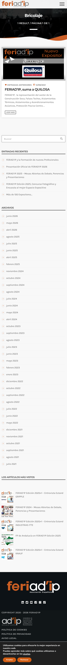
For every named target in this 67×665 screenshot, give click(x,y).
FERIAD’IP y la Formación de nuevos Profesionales (32, 159)
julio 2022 (11, 408)
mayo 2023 (12, 360)
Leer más (10, 112)
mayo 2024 (12, 312)
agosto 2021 (12, 457)
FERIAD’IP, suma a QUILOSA (27, 89)
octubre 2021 (13, 443)
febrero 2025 (13, 264)
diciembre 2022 (14, 381)
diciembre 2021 (14, 429)
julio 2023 (11, 347)
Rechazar (24, 660)
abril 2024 (11, 319)
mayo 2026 (12, 223)
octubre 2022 (13, 388)
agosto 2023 (12, 340)
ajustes (26, 654)
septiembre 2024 (15, 285)
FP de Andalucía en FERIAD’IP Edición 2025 (38, 535)
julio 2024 (11, 298)
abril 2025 (11, 257)
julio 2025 (11, 243)
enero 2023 (12, 374)
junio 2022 (12, 415)
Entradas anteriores (19, 85)
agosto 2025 (12, 236)
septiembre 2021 (15, 450)
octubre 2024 (13, 278)
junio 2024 (12, 305)
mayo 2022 (12, 422)
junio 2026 (12, 216)
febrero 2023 (13, 367)
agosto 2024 (12, 291)
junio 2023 (12, 353)
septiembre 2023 (15, 333)
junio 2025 (12, 250)
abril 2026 (11, 229)
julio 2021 (11, 464)
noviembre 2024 (15, 271)
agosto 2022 (12, 402)
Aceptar (9, 660)
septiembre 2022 (15, 395)
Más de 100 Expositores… (19, 194)
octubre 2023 (13, 326)
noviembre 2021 (14, 436)
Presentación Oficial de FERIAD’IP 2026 (26, 166)
